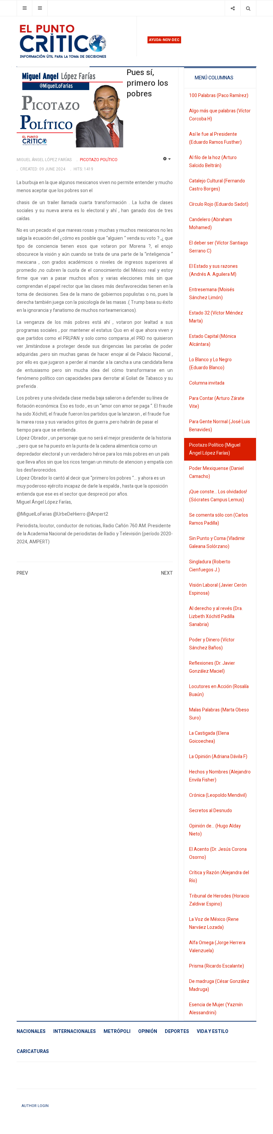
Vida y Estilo (212, 1031)
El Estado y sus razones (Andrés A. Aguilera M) (213, 270)
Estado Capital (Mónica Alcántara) (212, 340)
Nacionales (31, 1031)
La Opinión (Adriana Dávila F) (218, 756)
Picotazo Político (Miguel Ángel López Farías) (214, 449)
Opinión (147, 1031)
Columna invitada (206, 383)
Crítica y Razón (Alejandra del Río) (219, 876)
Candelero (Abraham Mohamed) (210, 223)
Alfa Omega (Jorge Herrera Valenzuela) (217, 946)
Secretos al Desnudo (210, 810)
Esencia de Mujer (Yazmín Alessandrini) (216, 1008)
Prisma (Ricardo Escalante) (216, 966)
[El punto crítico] (74, 41)
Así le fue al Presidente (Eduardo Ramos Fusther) (215, 138)
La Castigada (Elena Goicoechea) (209, 737)
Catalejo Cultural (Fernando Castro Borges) (217, 184)
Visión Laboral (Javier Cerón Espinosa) (218, 589)
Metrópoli (117, 1031)
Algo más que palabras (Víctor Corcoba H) (220, 114)
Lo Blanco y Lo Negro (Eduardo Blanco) (210, 363)
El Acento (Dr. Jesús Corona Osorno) (218, 853)
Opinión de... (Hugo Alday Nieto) (215, 829)
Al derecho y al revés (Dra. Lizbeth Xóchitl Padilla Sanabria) (216, 616)
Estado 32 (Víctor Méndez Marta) (216, 317)
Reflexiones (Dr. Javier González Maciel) (212, 667)
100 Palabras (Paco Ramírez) (218, 95)
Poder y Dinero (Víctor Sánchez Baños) (212, 643)
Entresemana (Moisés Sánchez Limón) (211, 293)
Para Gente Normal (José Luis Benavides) (219, 425)
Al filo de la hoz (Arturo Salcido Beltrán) (213, 161)
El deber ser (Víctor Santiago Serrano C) (218, 246)
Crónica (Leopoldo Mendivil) (218, 795)
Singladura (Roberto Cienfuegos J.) (209, 565)
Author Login (35, 1106)
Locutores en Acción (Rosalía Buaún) (219, 690)
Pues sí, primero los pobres (147, 83)
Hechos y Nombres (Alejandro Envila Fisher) (220, 775)
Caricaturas (33, 1051)
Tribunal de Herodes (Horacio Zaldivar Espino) (219, 900)
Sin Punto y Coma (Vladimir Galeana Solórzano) (217, 542)
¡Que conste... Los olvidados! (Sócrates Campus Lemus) (218, 495)
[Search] (248, 8)
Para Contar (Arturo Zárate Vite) (216, 402)
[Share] (232, 8)
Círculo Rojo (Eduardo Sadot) (218, 204)
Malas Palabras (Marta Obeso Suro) (219, 713)
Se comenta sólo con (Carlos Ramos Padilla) (218, 519)
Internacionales (74, 1031)
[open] (24, 8)
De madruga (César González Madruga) (219, 985)
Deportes (177, 1031)
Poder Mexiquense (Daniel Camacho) (216, 472)
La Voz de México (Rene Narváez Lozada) (214, 923)
